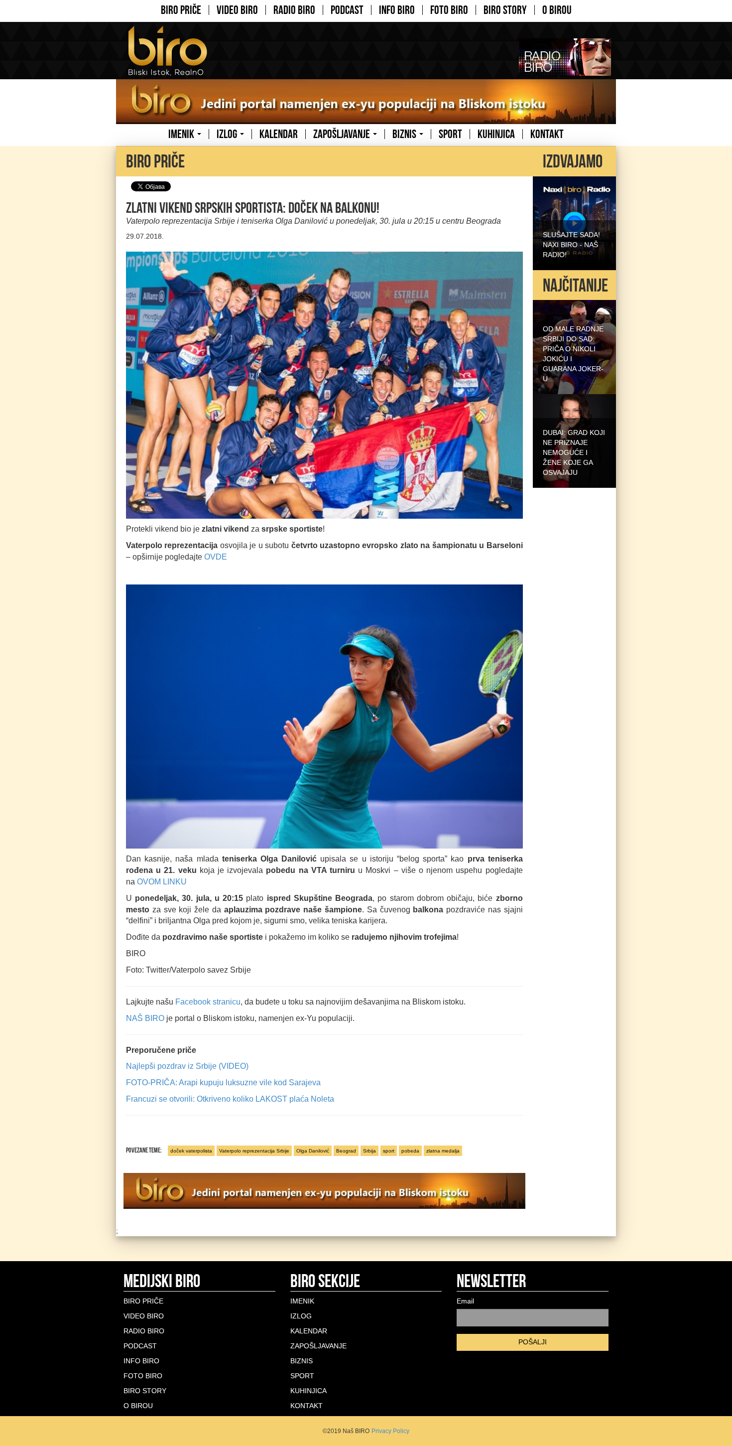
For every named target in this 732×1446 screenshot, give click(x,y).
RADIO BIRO (294, 10)
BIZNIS (405, 134)
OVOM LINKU (162, 881)
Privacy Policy (390, 1431)
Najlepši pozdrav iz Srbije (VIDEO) (187, 1066)
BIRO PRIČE (181, 10)
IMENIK (182, 134)
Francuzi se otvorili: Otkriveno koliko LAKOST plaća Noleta (230, 1099)
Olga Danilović (312, 1151)
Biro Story (505, 10)
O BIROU (557, 10)
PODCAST (347, 10)
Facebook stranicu (208, 1002)
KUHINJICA (496, 134)
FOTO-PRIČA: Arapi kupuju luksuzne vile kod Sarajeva (223, 1082)
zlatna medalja (443, 1151)
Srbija (369, 1151)
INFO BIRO (397, 10)
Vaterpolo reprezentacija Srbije (254, 1151)
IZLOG (228, 134)
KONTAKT (547, 134)
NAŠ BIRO (145, 1018)
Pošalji (532, 1342)
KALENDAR (278, 134)
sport (388, 1151)
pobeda (410, 1151)
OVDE (215, 557)
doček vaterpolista (191, 1151)
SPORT (450, 134)
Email (465, 1301)
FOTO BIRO (449, 10)
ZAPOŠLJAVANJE (342, 134)
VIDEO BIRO (237, 10)
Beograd (346, 1151)
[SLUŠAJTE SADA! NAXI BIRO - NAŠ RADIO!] (574, 222)
